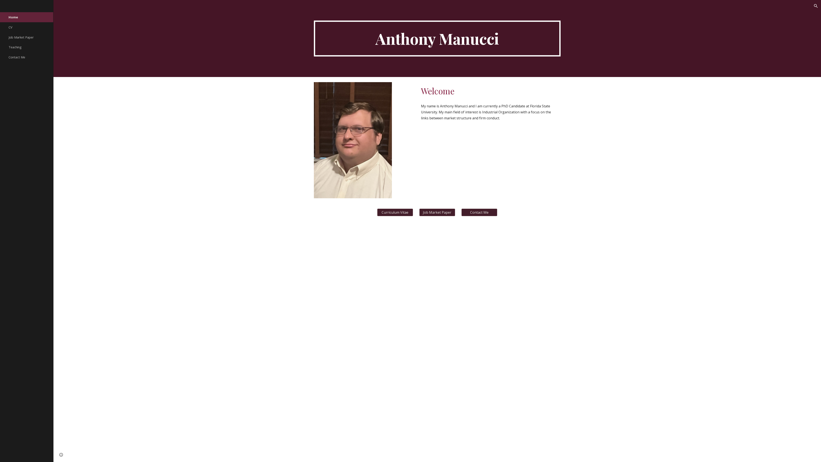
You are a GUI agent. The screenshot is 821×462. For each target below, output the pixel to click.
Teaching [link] (15, 47)
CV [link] (10, 27)
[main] (437, 38)
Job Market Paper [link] (21, 37)
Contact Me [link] (17, 57)
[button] (816, 6)
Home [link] (13, 17)
